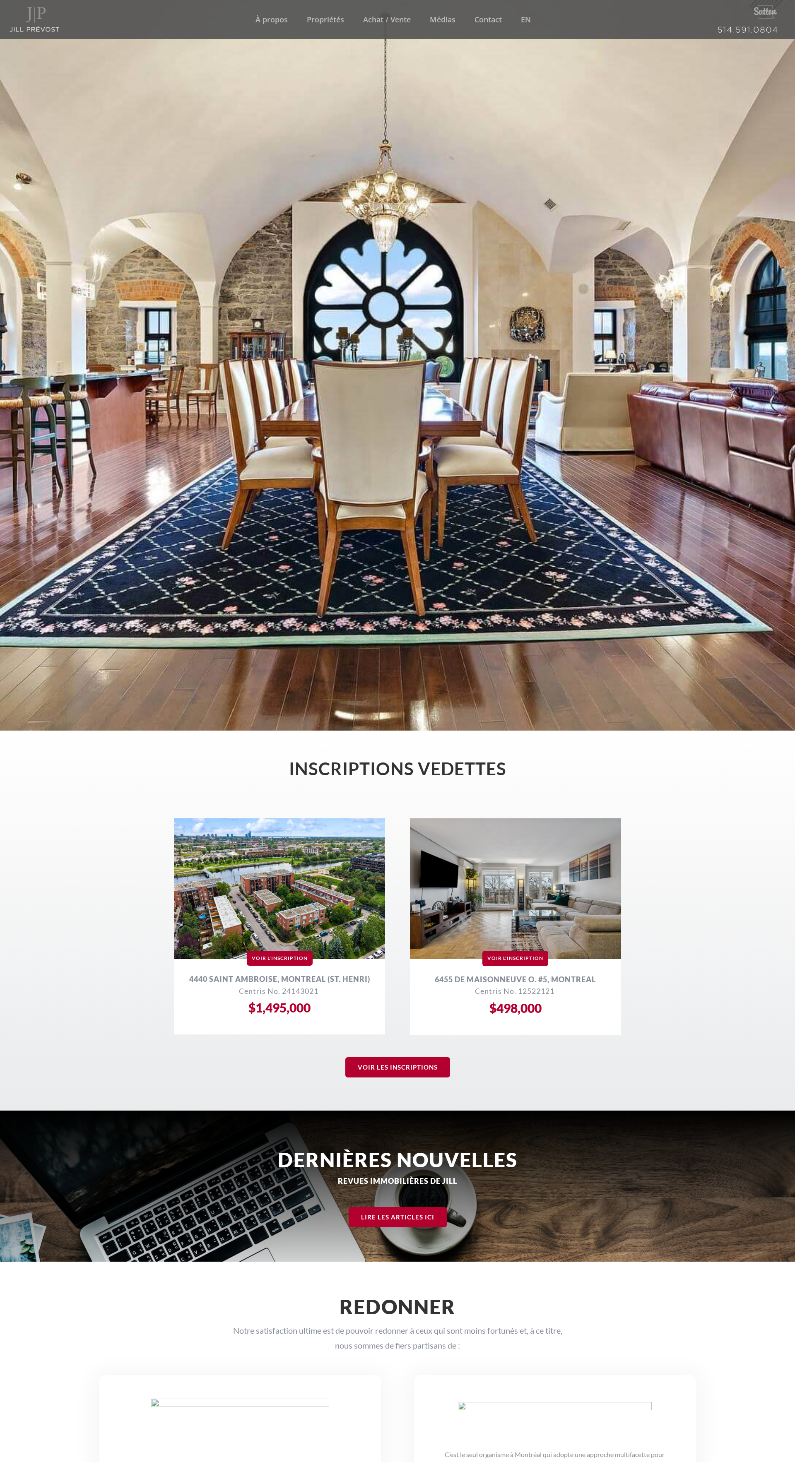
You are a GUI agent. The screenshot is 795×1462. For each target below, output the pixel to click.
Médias (442, 20)
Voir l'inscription (280, 958)
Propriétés (325, 20)
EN (526, 20)
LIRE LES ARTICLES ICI (397, 1217)
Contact (488, 20)
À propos (271, 20)
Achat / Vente (387, 20)
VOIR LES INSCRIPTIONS (398, 1067)
